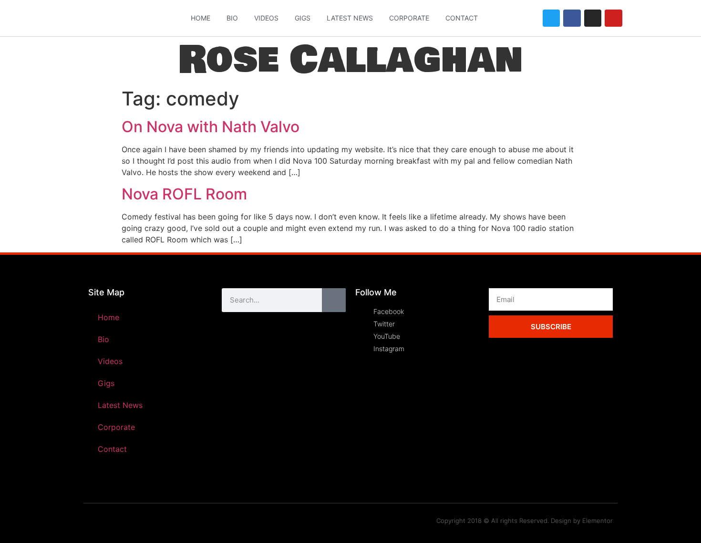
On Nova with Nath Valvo (210, 126)
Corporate (409, 18)
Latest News (350, 18)
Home (200, 18)
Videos (266, 18)
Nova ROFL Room (184, 194)
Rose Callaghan (350, 59)
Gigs (302, 18)
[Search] (334, 300)
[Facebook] (571, 18)
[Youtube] (613, 18)
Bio (232, 18)
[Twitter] (551, 18)
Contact (461, 18)
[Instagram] (592, 18)
